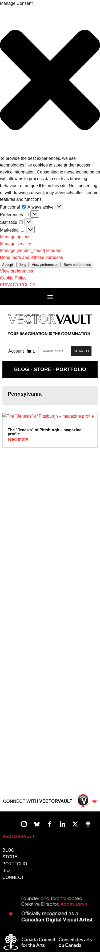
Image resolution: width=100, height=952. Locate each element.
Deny (22, 265)
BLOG (8, 850)
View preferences (45, 265)
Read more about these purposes (31, 257)
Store (42, 369)
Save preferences (77, 265)
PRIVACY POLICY (18, 284)
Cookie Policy (13, 278)
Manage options (15, 237)
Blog (21, 369)
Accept (7, 265)
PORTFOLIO (14, 864)
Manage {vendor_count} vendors (30, 250)
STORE (9, 857)
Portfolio (71, 369)
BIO (6, 870)
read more (18, 439)
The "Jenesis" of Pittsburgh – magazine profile (44, 432)
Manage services (16, 243)
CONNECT (13, 877)
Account (16, 351)
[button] (50, 81)
